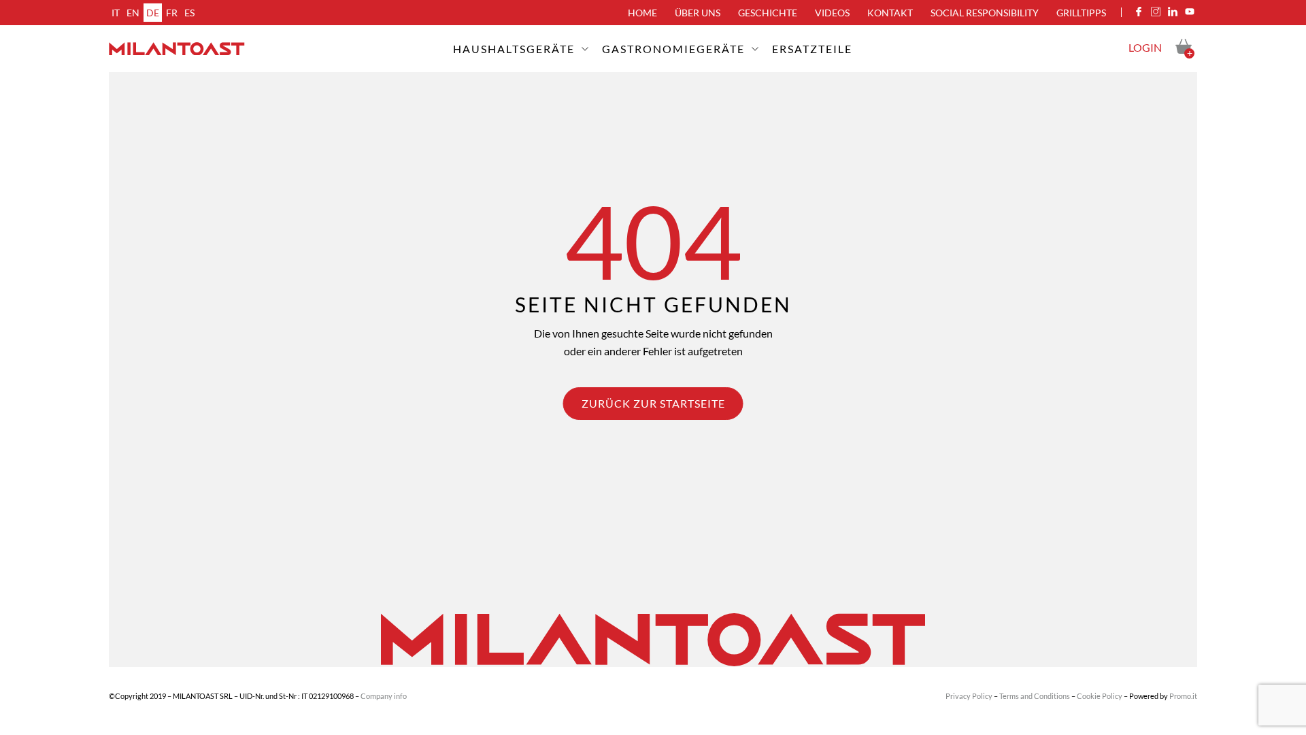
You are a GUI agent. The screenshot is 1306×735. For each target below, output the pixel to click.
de (152, 12)
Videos (832, 12)
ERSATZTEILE (812, 48)
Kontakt (890, 12)
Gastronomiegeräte (673, 48)
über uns (697, 12)
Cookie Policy (1099, 695)
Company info (384, 695)
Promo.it (1183, 695)
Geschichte (767, 12)
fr (172, 12)
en (133, 12)
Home (642, 12)
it (116, 12)
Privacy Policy (968, 695)
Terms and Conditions (1034, 695)
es (189, 12)
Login (1145, 47)
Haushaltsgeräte (514, 48)
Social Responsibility (985, 12)
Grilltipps (1081, 12)
